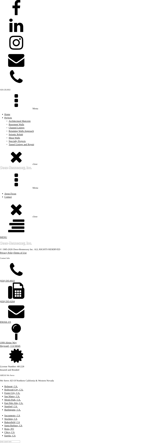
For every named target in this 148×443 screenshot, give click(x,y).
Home (7, 114)
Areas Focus (10, 193)
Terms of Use (20, 252)
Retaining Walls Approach (21, 131)
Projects (8, 117)
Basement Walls (16, 124)
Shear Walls (14, 137)
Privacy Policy (7, 252)
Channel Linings (16, 127)
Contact (8, 196)
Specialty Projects (17, 141)
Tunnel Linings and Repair (21, 144)
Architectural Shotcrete (20, 121)
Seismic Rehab (16, 134)
